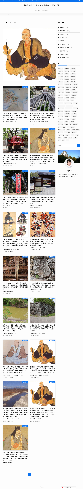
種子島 (70, 137)
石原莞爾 (60, 98)
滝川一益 (67, 71)
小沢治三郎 (74, 92)
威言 (67, 140)
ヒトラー (76, 108)
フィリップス (68, 108)
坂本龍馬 (60, 116)
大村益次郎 (67, 113)
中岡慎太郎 (67, 116)
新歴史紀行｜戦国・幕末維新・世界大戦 (41, 5)
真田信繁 (73, 79)
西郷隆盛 (60, 111)
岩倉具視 (67, 119)
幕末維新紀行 (65, 31)
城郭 (77, 135)
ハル (68, 100)
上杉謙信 (73, 74)
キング (72, 100)
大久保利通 (67, 111)
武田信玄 (67, 74)
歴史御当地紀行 (65, 57)
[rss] (77, 1)
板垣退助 (60, 119)
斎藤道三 (60, 74)
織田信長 (60, 68)
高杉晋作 (74, 111)
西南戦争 (60, 132)
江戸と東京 (67, 132)
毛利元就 (60, 84)
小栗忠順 (72, 121)
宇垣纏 (67, 90)
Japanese (67, 487)
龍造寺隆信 (61, 87)
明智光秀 (67, 68)
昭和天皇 (75, 87)
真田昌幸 (67, 79)
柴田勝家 (60, 71)
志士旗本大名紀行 (66, 47)
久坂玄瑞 (74, 113)
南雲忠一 (68, 92)
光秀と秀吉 (68, 87)
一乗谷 (75, 137)
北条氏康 (60, 76)
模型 (63, 140)
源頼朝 (66, 124)
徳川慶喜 (60, 121)
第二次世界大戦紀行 (66, 34)
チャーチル (61, 108)
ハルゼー (76, 103)
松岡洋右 (73, 98)
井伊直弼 (60, 124)
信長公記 (74, 132)
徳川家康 (73, 71)
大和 (73, 135)
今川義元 (67, 76)
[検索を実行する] (78, 145)
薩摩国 (65, 137)
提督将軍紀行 (64, 51)
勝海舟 (66, 121)
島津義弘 (67, 82)
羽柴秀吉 (73, 68)
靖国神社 (68, 135)
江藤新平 (74, 116)
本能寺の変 (61, 135)
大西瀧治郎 (61, 92)
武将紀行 (64, 41)
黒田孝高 (73, 76)
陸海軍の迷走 (61, 129)
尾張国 (60, 137)
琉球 (59, 140)
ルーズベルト (61, 100)
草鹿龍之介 (67, 95)
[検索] (79, 1)
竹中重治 (60, 79)
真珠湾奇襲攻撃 (62, 127)
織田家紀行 (64, 44)
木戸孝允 (60, 113)
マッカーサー (70, 106)
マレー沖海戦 (71, 127)
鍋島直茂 (73, 82)
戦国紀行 (64, 27)
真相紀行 (64, 54)
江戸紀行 (63, 37)
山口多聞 (73, 90)
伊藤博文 (73, 119)
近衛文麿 (67, 98)
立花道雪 (60, 82)
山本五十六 (61, 90)
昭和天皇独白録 (73, 124)
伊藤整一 (60, 95)
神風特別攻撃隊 (75, 129)
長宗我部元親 (68, 84)
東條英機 (74, 95)
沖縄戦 (68, 129)
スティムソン (61, 106)
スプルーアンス (68, 103)
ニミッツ (60, 103)
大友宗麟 (75, 84)
